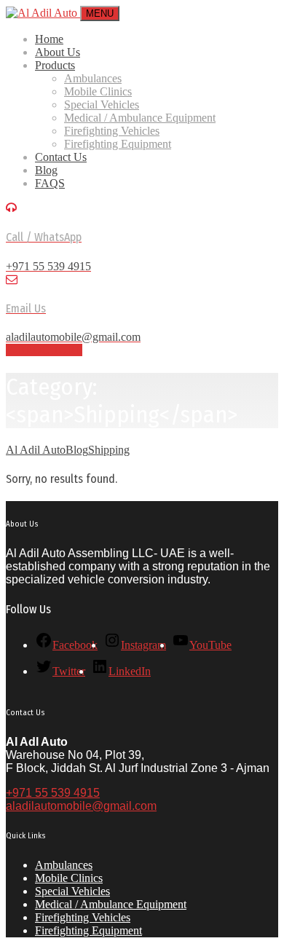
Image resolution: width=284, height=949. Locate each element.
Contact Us (61, 157)
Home (49, 39)
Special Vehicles (101, 104)
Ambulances (93, 78)
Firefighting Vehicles (111, 131)
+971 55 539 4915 (53, 793)
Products (55, 65)
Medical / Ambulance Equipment (140, 117)
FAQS (50, 183)
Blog (46, 170)
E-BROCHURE (44, 350)
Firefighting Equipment (117, 144)
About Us (57, 52)
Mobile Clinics (98, 91)
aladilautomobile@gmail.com (81, 806)
